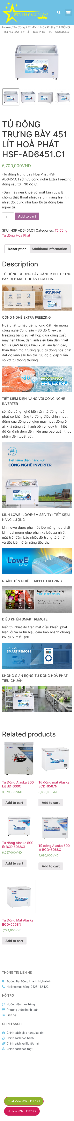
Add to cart (27, 216)
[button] (68, 12)
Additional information (49, 249)
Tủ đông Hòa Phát (40, 27)
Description (17, 249)
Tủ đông (19, 27)
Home (6, 27)
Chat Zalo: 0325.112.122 (24, 1101)
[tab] (17, 248)
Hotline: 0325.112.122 (22, 1111)
